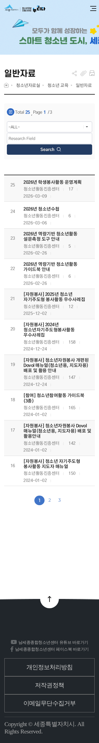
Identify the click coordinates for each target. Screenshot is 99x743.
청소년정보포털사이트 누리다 (24, 8)
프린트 (92, 73)
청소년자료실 (28, 85)
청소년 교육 (57, 85)
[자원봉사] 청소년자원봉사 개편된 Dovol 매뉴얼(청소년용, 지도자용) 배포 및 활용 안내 (56, 365)
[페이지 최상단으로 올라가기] (49, 599)
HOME (6, 85)
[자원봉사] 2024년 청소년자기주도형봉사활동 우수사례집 (49, 330)
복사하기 (83, 73)
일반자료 (84, 85)
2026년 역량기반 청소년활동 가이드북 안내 (50, 267)
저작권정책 (49, 685)
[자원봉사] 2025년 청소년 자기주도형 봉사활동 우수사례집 (54, 297)
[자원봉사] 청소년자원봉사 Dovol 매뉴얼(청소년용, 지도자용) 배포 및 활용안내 (57, 431)
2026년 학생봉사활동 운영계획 (52, 182)
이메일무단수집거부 (49, 703)
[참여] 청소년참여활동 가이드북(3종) (53, 398)
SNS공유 (74, 73)
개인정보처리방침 (49, 667)
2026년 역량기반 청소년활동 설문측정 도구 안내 (50, 236)
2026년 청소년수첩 (41, 209)
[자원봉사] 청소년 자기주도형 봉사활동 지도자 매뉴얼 (51, 464)
